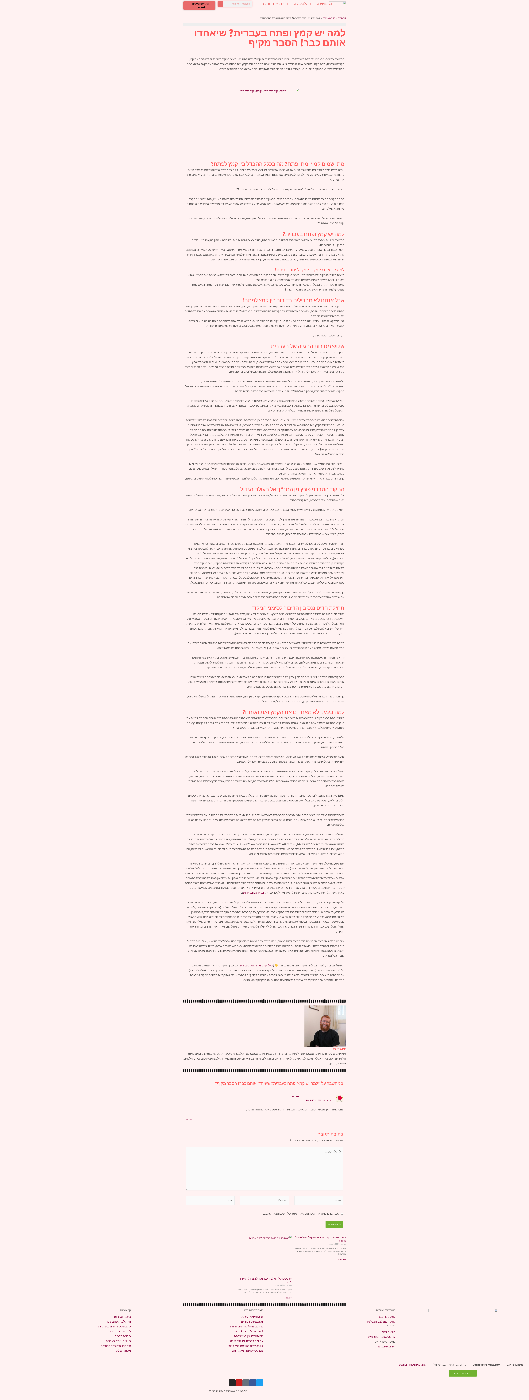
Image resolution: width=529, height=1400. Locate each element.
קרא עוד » (342, 1259)
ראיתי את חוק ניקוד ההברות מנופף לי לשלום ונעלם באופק (320, 1239)
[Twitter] (259, 1382)
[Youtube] (239, 1382)
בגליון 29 (259, 893)
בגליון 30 (248, 893)
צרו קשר (265, 4)
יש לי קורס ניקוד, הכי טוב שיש (256, 966)
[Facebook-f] (252, 1382)
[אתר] (210, 1201)
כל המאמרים (324, 4)
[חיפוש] (220, 4)
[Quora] (245, 1382)
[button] (345, 53)
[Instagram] (232, 1382)
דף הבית (342, 18)
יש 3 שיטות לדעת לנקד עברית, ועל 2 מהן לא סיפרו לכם (266, 1280)
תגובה (189, 1119)
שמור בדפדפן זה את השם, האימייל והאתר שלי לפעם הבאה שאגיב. (301, 1214)
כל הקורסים (300, 4)
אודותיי (280, 4)
